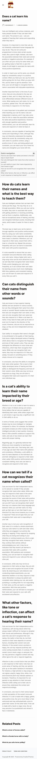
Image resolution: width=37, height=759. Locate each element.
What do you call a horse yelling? (13, 742)
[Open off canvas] (3, 5)
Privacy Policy (6, 751)
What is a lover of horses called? (13, 730)
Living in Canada (22, 25)
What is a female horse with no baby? (15, 736)
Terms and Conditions (20, 751)
